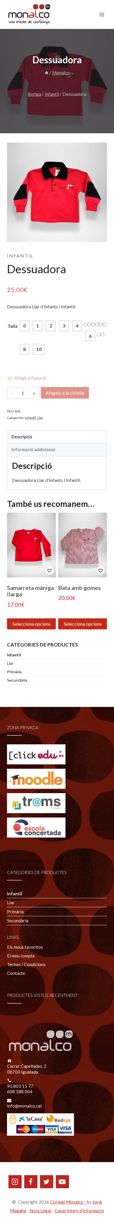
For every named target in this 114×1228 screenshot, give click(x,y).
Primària (14, 671)
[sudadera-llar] (57, 192)
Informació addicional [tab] (33, 449)
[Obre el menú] (101, 14)
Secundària (17, 680)
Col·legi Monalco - (68, 1201)
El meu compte (21, 955)
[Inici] (46, 72)
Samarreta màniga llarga (30, 590)
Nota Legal (41, 1210)
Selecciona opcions (32, 623)
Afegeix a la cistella (65, 392)
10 (39, 349)
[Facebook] (31, 1182)
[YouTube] (62, 1182)
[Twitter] (46, 1182)
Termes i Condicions (26, 964)
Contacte (16, 973)
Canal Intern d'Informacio (79, 1210)
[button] (26, 378)
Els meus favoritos (25, 947)
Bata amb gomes (79, 587)
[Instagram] (15, 1182)
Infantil (20, 255)
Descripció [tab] (21, 436)
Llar (40, 417)
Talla (12, 326)
